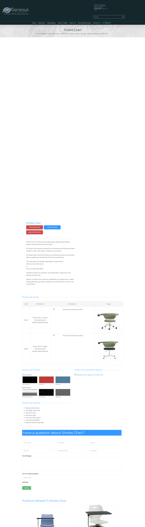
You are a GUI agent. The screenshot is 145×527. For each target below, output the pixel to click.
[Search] (123, 16)
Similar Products (34, 232)
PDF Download (34, 227)
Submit (27, 488)
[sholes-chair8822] (46, 126)
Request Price (52, 227)
